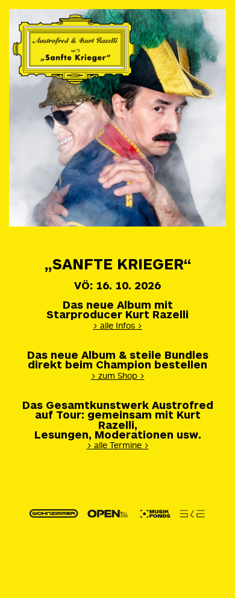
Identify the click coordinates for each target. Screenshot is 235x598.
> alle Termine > (118, 445)
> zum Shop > (118, 375)
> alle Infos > (117, 325)
